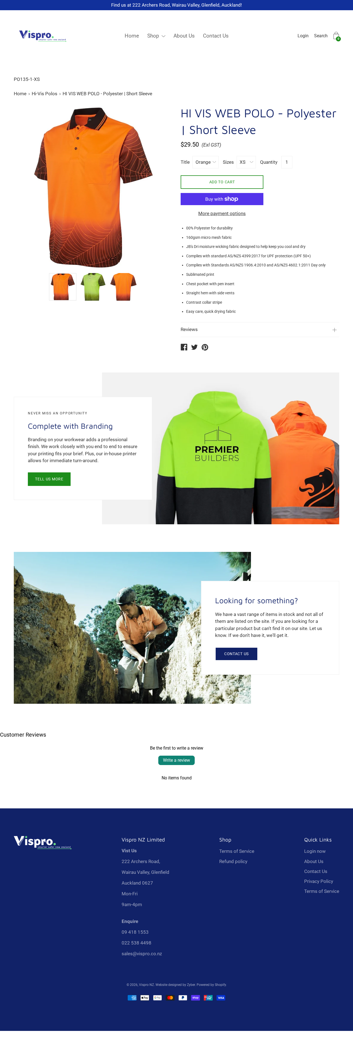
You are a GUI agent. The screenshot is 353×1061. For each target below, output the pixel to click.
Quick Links (318, 840)
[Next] (158, 187)
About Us (184, 36)
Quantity (268, 162)
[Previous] (27, 187)
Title (185, 162)
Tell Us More (49, 479)
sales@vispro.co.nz (142, 953)
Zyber (191, 985)
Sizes (228, 162)
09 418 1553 (135, 932)
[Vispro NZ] (184, 348)
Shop (153, 36)
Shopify (220, 985)
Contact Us (216, 36)
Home (132, 36)
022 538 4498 (136, 943)
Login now (315, 851)
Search (321, 35)
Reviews (189, 329)
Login (303, 35)
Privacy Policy (318, 881)
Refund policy (233, 861)
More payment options (222, 213)
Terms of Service (236, 851)
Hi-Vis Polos (44, 93)
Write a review (176, 760)
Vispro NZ (146, 985)
